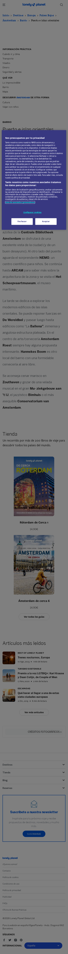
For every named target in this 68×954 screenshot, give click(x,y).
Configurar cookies (32, 212)
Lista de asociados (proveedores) (20, 202)
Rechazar (22, 221)
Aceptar (46, 221)
